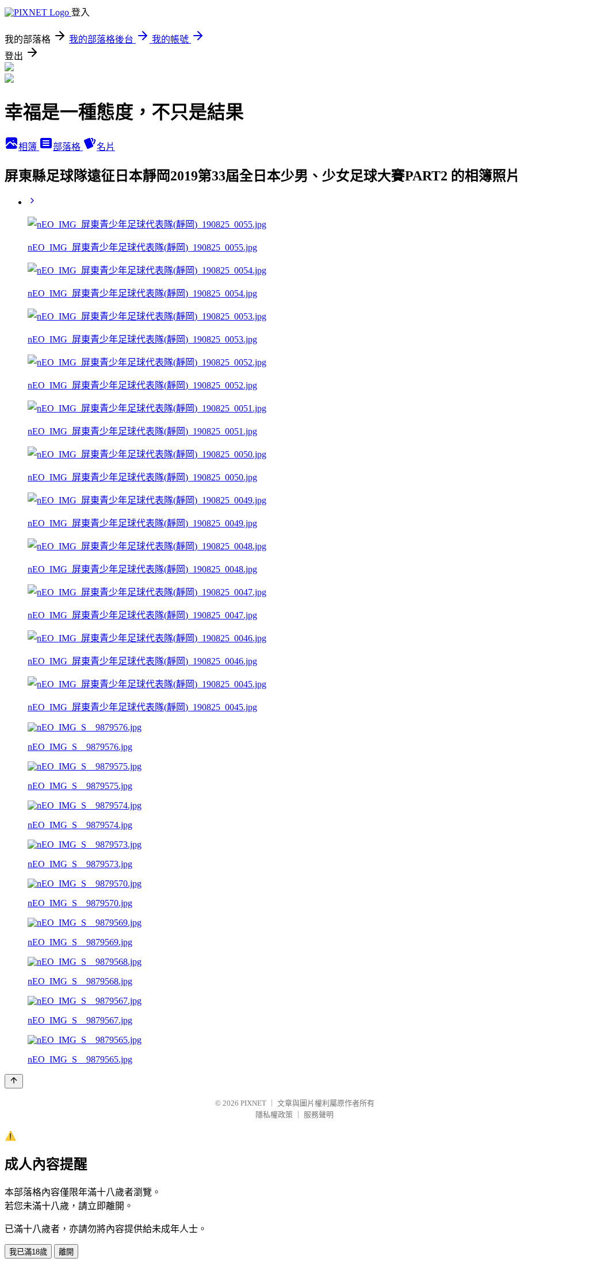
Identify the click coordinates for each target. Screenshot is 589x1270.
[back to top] (14, 1081)
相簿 (28, 147)
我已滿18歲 (28, 1252)
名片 (106, 147)
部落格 (68, 147)
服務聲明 (319, 1114)
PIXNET (253, 1103)
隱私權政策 (274, 1114)
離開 (66, 1252)
